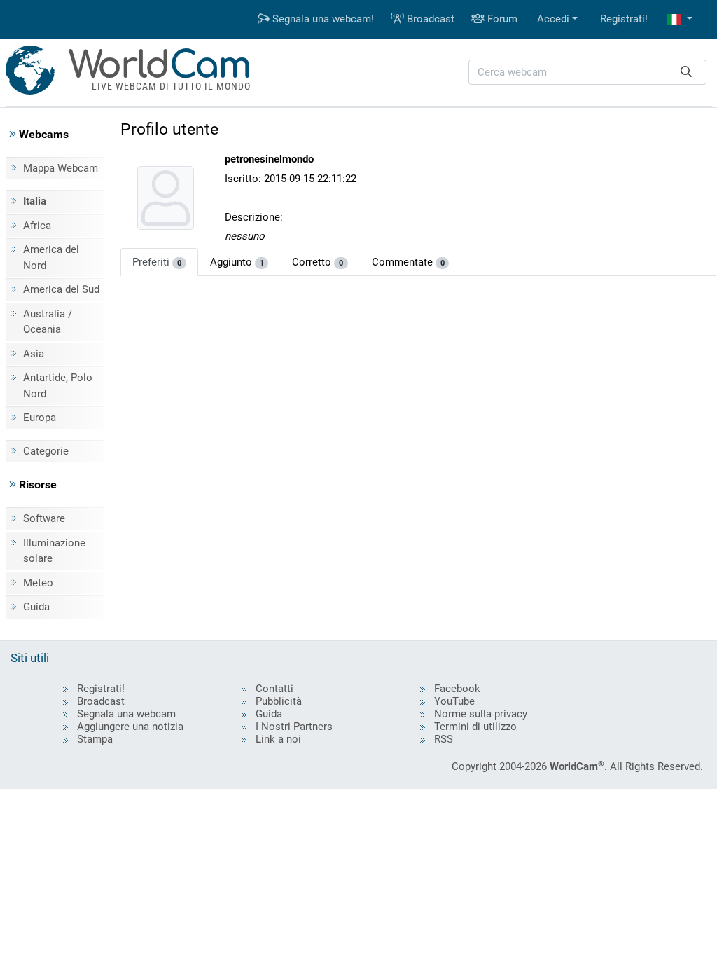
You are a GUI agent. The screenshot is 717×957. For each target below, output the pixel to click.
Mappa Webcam (60, 168)
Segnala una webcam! (322, 19)
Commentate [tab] (408, 262)
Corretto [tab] (317, 262)
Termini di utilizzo (475, 726)
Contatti (274, 688)
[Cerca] (686, 72)
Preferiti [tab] (156, 262)
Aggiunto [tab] (237, 262)
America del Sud (61, 289)
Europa (39, 417)
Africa (37, 225)
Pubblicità (279, 701)
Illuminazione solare (54, 551)
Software (44, 518)
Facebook (457, 688)
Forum (501, 19)
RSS (443, 739)
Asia (33, 353)
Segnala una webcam (126, 714)
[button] (680, 19)
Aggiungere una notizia (130, 726)
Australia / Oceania (47, 322)
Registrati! (624, 19)
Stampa (95, 739)
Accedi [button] (553, 19)
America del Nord (51, 257)
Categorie (46, 451)
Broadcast (429, 19)
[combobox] (587, 72)
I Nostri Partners (294, 726)
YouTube (454, 701)
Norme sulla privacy (480, 714)
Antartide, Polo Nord (57, 385)
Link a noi (278, 739)
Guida (36, 606)
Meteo (38, 583)
